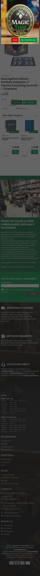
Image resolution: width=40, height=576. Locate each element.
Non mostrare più (28, 40)
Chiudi (15, 40)
